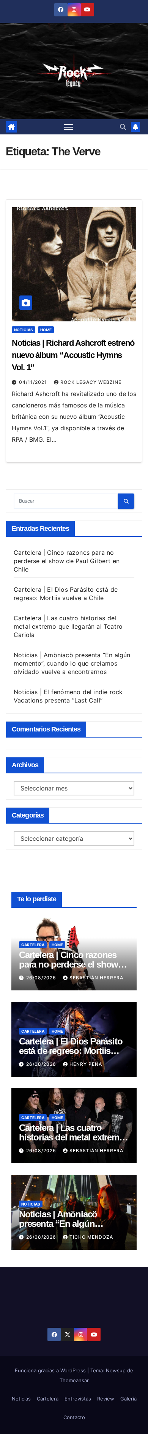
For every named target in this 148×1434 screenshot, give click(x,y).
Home (46, 329)
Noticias (23, 329)
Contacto (74, 1417)
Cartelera (32, 944)
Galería (128, 1399)
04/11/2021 (34, 382)
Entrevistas (78, 1399)
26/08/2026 (42, 977)
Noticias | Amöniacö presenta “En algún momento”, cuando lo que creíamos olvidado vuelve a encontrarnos (72, 663)
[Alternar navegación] (68, 126)
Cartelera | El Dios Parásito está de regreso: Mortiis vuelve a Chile (70, 1050)
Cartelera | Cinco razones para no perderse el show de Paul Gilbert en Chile (67, 561)
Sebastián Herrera (96, 977)
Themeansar (74, 1380)
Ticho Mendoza (91, 1237)
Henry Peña (85, 1064)
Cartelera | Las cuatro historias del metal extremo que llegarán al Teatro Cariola (68, 626)
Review (105, 1399)
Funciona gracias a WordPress (51, 1370)
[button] (123, 127)
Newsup (116, 1370)
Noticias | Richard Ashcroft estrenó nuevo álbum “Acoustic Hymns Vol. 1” (73, 355)
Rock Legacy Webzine (90, 382)
